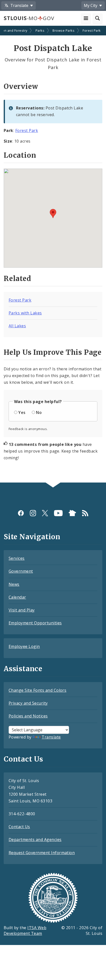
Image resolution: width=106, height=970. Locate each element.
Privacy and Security (28, 703)
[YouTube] (58, 513)
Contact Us (19, 826)
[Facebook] (21, 513)
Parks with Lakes (25, 313)
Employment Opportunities (35, 623)
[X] (45, 513)
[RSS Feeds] (85, 513)
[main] (53, 254)
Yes (21, 412)
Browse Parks (63, 30)
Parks (39, 30)
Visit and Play (22, 610)
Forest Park (92, 30)
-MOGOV (29, 18)
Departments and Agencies (35, 839)
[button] (53, 213)
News (14, 584)
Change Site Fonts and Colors (37, 690)
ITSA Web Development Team (25, 930)
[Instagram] (33, 513)
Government (21, 571)
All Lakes (17, 326)
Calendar (17, 597)
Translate (51, 737)
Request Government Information (42, 852)
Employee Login (24, 646)
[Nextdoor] (72, 513)
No (39, 412)
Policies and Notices (28, 716)
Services (17, 558)
